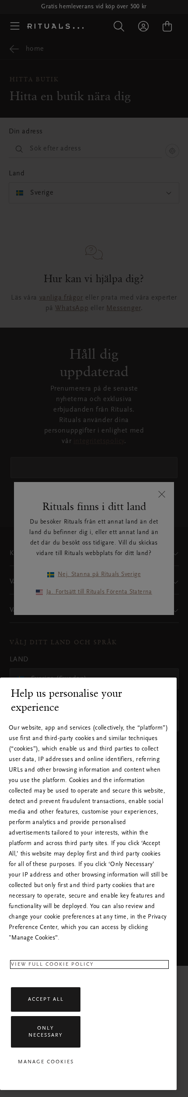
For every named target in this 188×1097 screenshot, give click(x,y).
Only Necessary (45, 1032)
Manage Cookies (46, 1062)
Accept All (46, 999)
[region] (88, 884)
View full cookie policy (52, 964)
